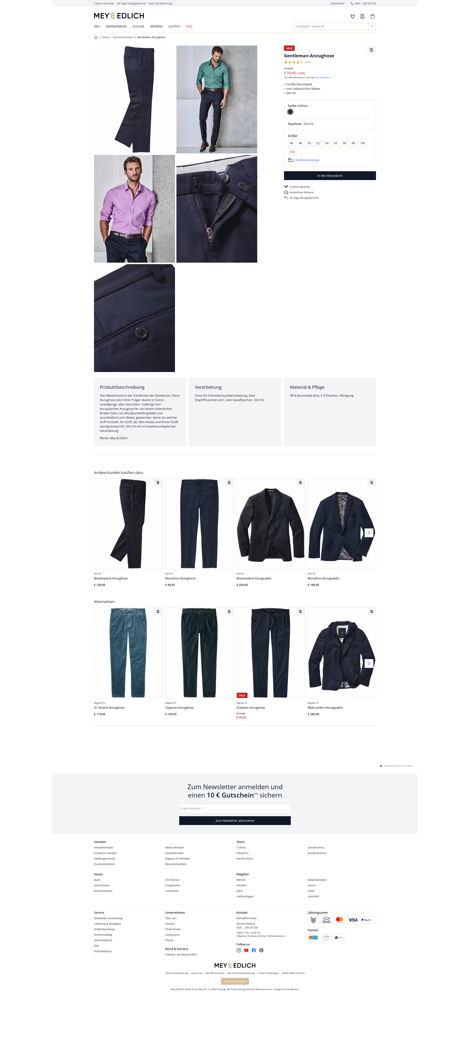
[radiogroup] (330, 109)
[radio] (290, 111)
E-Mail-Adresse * (191, 808)
